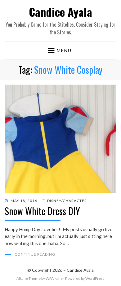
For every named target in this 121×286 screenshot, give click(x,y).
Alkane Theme (28, 278)
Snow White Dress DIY (42, 211)
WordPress (95, 278)
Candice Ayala (60, 11)
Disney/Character (67, 200)
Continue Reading (35, 254)
